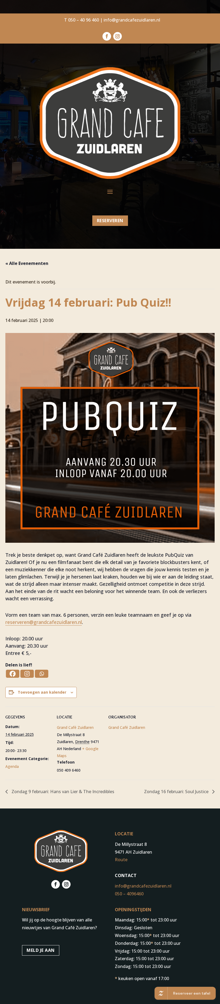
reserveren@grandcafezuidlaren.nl (43, 622)
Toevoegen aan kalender (42, 692)
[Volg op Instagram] (117, 36)
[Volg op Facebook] (106, 36)
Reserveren (110, 220)
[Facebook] (12, 674)
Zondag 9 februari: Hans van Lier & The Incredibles (62, 791)
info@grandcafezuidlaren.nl (132, 20)
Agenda (12, 766)
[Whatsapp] (41, 674)
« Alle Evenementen (26, 263)
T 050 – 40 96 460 (81, 20)
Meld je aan (41, 950)
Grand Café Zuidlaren (75, 727)
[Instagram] (27, 674)
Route (121, 860)
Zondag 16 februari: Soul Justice (177, 791)
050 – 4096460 (129, 894)
